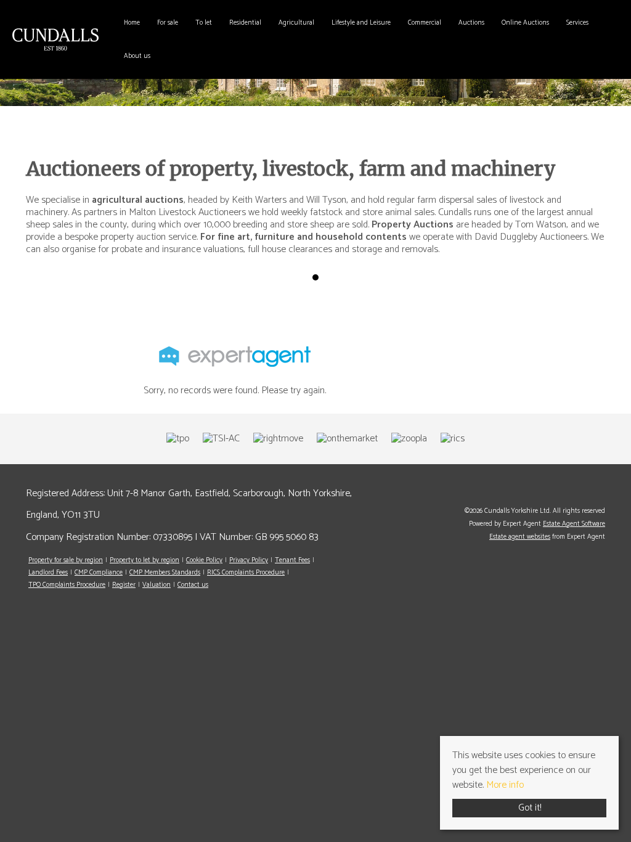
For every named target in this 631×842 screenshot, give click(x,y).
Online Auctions (525, 22)
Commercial (424, 22)
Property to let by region (144, 560)
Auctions (471, 22)
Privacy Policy (248, 560)
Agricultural (296, 22)
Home (132, 22)
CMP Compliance (99, 572)
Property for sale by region (65, 560)
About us (137, 56)
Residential (245, 22)
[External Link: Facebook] (602, 491)
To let (203, 22)
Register (124, 585)
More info (505, 785)
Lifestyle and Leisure (361, 22)
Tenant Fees (292, 560)
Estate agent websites (519, 536)
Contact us (192, 585)
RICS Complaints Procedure (246, 572)
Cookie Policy (204, 560)
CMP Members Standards (164, 572)
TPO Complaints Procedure (66, 585)
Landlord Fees (48, 572)
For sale (167, 22)
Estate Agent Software (574, 523)
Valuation (156, 585)
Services (577, 22)
